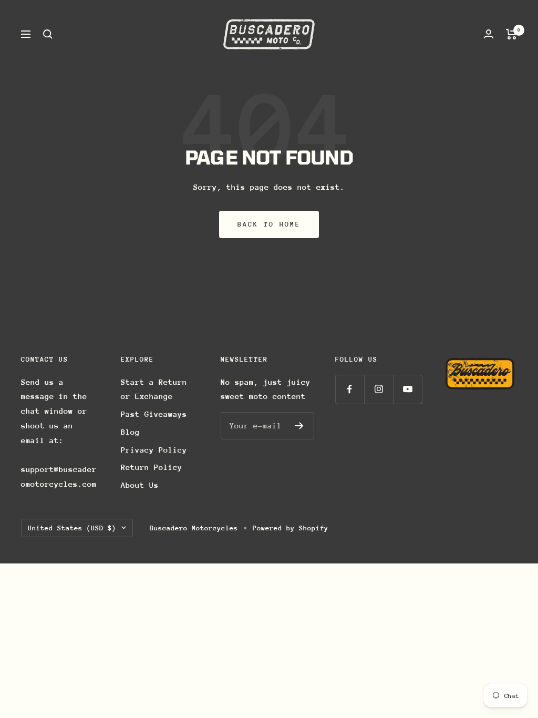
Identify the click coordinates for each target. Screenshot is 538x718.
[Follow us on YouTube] (407, 389)
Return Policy (151, 467)
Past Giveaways (154, 413)
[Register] (299, 425)
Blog (130, 431)
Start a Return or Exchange (154, 389)
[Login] (488, 33)
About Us (140, 484)
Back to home (269, 224)
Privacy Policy (154, 449)
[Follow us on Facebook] (349, 389)
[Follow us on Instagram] (378, 389)
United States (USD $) (72, 528)
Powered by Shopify (290, 528)
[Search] (48, 34)
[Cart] (511, 34)
